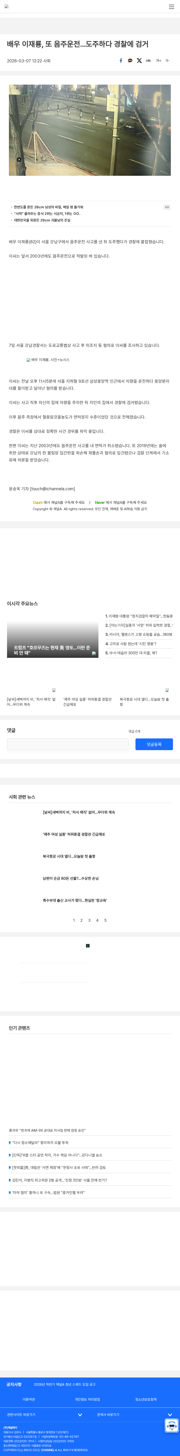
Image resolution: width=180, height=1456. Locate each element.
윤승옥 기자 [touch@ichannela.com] (42, 488)
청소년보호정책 (146, 1399)
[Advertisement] (90, 1330)
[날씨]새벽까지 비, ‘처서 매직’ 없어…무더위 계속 (79, 812)
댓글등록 (154, 744)
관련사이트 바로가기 (21, 1415)
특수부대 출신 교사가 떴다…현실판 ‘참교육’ (75, 900)
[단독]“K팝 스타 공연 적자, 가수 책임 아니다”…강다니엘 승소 (57, 1155)
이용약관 (29, 1399)
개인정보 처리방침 (87, 1399)
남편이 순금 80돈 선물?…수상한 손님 (71, 878)
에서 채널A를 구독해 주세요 (59, 502)
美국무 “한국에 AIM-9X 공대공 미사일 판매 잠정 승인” (47, 1130)
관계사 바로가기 (108, 1415)
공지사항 (14, 1384)
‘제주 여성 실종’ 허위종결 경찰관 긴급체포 (74, 834)
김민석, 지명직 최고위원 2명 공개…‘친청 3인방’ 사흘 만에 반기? (59, 1180)
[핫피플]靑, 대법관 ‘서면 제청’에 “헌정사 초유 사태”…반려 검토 (59, 1167)
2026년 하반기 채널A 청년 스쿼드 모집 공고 (65, 1384)
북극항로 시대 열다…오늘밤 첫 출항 (69, 856)
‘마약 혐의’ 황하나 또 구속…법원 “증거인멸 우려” (48, 1192)
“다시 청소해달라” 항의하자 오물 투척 (40, 1143)
